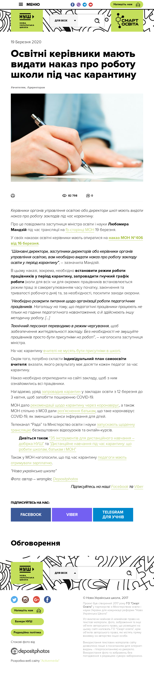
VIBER (72, 514)
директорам (37, 87)
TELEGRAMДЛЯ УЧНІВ (113, 515)
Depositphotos (65, 479)
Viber (138, 486)
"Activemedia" (50, 661)
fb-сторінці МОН (80, 229)
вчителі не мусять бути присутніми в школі (81, 350)
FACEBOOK (31, 514)
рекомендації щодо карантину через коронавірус (74, 405)
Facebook (119, 486)
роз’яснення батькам (76, 411)
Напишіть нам (122, 4)
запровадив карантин (61, 391)
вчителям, (19, 87)
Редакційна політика (27, 632)
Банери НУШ (23, 621)
